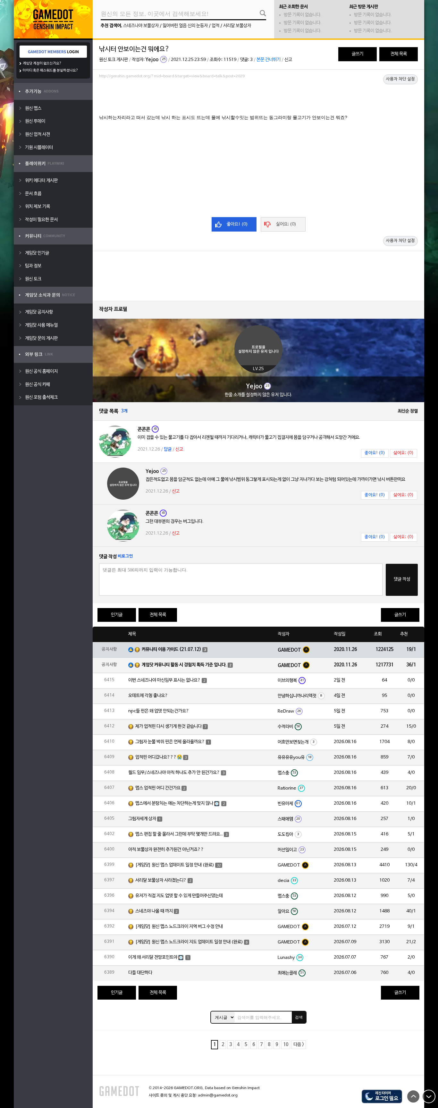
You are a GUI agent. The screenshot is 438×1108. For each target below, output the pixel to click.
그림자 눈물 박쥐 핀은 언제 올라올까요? (170, 742)
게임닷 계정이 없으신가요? (42, 63)
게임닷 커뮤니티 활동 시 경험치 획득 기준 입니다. (184, 665)
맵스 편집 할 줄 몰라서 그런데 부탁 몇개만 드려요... (179, 834)
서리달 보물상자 (237, 25)
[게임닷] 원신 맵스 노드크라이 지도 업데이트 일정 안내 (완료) (189, 942)
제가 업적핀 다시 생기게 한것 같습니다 (168, 726)
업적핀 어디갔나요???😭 (158, 757)
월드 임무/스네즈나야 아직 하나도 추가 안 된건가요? (174, 772)
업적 (215, 25)
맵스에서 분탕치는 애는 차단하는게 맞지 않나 (174, 803)
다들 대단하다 (140, 972)
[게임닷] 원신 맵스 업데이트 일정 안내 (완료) (174, 865)
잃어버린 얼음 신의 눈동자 (185, 25)
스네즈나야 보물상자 (141, 25)
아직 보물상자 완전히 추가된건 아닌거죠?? (166, 849)
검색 (299, 1017)
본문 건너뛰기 (269, 59)
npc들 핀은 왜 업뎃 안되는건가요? (158, 711)
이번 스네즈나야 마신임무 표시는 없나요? (164, 680)
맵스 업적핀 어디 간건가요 (158, 788)
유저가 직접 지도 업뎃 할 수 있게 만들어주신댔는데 (179, 895)
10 (285, 1044)
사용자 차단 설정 (400, 79)
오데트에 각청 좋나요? (148, 695)
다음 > (298, 1044)
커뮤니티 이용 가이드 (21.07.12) (171, 649)
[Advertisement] (258, 98)
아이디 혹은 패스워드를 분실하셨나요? (50, 70)
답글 (168, 449)
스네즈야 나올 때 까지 (154, 911)
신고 (288, 59)
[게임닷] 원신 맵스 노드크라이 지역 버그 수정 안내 (179, 926)
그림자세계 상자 (142, 818)
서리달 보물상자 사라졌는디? (161, 880)
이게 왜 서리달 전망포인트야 (152, 957)
